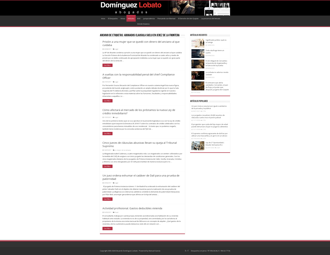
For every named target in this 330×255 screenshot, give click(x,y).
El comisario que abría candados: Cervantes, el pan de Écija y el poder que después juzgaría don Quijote (217, 86)
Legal (116, 49)
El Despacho (113, 18)
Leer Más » (107, 65)
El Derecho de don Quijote (188, 18)
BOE (139, 18)
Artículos (131, 18)
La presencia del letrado (210, 18)
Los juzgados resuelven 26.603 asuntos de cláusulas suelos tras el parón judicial (208, 116)
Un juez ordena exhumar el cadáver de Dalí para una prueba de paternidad (140, 177)
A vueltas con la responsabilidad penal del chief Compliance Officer (138, 76)
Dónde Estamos (143, 24)
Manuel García (154, 251)
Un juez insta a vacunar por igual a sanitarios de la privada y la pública (209, 107)
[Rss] (186, 250)
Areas (123, 18)
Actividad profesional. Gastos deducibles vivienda (132, 208)
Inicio (103, 18)
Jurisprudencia (149, 18)
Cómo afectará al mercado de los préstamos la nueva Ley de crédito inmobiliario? (138, 111)
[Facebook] (188, 250)
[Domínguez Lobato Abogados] (165, 8)
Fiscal (116, 212)
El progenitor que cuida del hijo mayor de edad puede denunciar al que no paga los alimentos (209, 125)
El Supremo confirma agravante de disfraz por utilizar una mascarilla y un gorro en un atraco (209, 134)
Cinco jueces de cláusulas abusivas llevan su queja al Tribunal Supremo (139, 144)
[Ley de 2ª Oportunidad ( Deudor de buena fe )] (197, 145)
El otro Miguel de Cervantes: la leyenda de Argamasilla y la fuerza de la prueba (216, 63)
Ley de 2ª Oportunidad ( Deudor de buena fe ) (215, 143)
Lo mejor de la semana (123, 150)
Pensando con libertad (166, 18)
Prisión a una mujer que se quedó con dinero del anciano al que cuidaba (141, 43)
